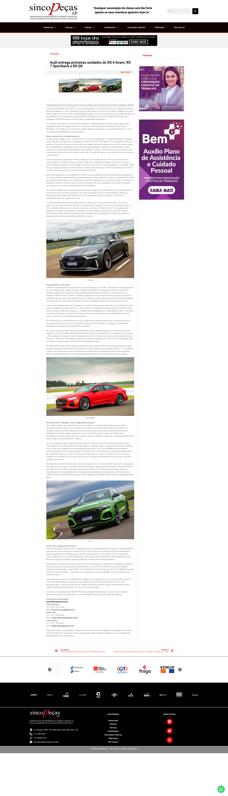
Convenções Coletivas (136, 27)
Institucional (48, 27)
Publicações (159, 27)
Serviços (69, 27)
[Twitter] (170, 731)
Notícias (88, 27)
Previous (180, 669)
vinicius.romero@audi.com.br (63, 610)
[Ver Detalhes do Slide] (114, 40)
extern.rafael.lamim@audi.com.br (65, 618)
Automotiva (54, 54)
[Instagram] (170, 740)
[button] (221, 789)
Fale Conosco (179, 27)
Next (50, 669)
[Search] (195, 11)
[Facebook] (170, 722)
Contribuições (109, 27)
